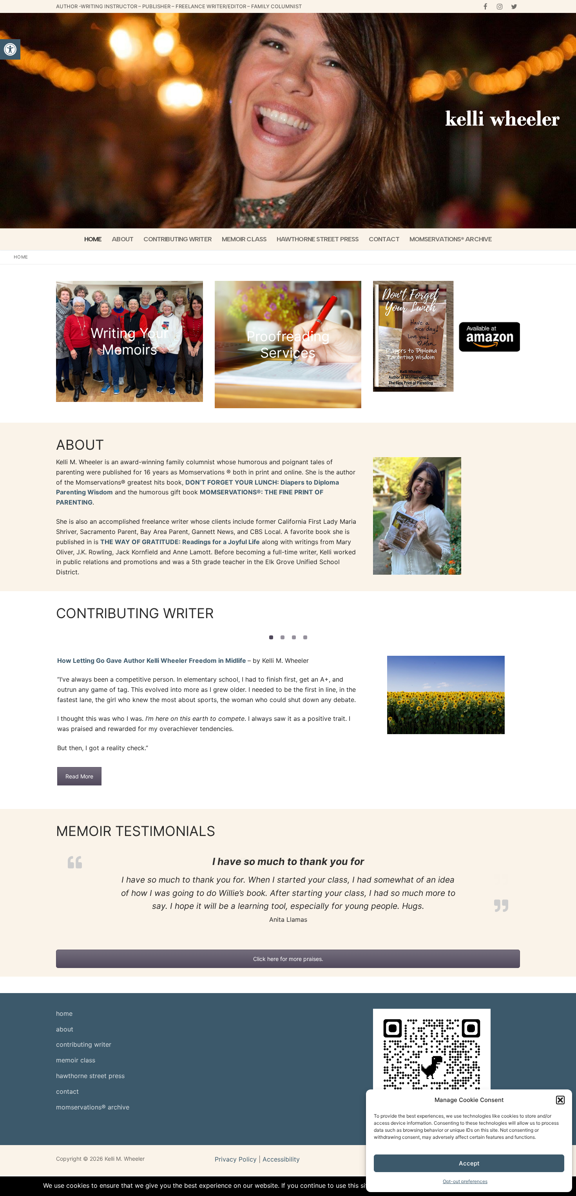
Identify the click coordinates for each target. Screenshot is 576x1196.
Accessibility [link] (281, 1107)
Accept (469, 1163)
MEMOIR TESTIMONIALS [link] (135, 805)
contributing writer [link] (83, 993)
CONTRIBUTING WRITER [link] (135, 613)
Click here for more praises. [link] (288, 907)
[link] (10, 49)
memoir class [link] (75, 1008)
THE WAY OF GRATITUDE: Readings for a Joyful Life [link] (180, 542)
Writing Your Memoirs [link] (129, 341)
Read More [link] (79, 748)
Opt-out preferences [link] (465, 1181)
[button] (560, 1100)
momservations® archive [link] (92, 1055)
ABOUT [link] (80, 444)
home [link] (64, 962)
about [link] (64, 977)
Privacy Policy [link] (236, 1107)
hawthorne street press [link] (90, 1024)
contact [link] (67, 1040)
